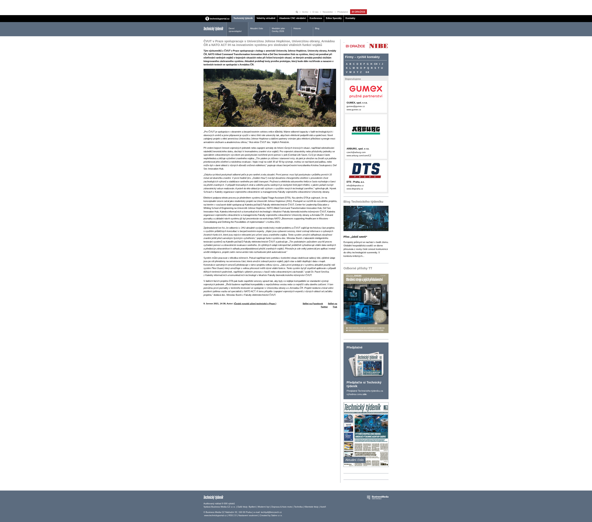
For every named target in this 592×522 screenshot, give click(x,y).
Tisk (335, 307)
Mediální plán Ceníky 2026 (278, 29)
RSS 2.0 (232, 515)
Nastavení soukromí (248, 515)
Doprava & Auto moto (281, 506)
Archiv (305, 12)
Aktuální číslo (256, 28)
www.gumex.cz (354, 109)
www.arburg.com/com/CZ (359, 155)
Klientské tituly (311, 506)
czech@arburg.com (356, 152)
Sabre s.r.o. (276, 515)
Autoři (323, 506)
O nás (315, 12)
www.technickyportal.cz (215, 515)
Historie (297, 28)
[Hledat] (297, 12)
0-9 (367, 72)
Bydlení (252, 506)
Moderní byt (263, 506)
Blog (317, 28)
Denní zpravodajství (235, 29)
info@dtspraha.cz (355, 185)
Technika (298, 506)
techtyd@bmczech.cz (271, 512)
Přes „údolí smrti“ (355, 236)
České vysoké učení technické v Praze (255, 303)
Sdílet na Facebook (313, 303)
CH (375, 64)
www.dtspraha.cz (355, 188)
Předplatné (342, 12)
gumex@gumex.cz (356, 106)
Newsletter (328, 12)
